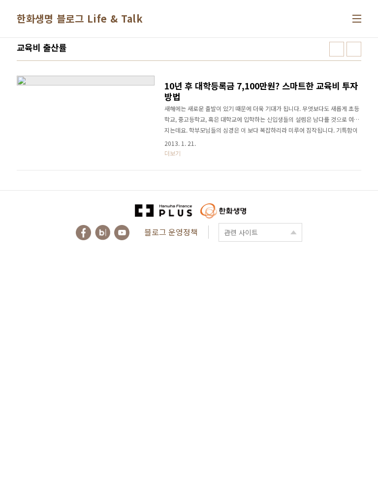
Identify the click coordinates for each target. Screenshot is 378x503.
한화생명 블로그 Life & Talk (80, 18)
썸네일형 (336, 49)
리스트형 (353, 49)
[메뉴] (357, 18)
